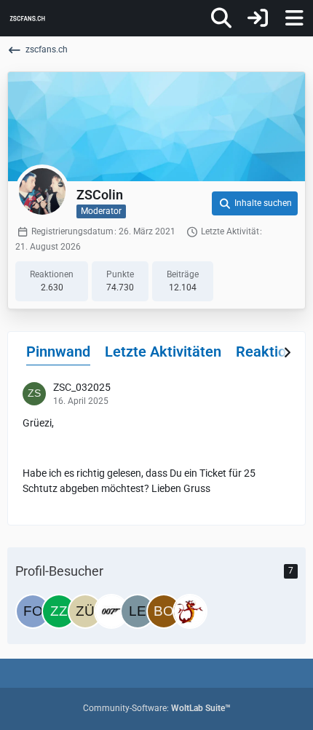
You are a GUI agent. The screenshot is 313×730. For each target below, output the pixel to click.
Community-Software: (157, 708)
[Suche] (221, 18)
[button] (255, 203)
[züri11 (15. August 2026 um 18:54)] (85, 611)
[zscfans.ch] (27, 18)
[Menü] (294, 18)
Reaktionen (273, 351)
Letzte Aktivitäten (163, 351)
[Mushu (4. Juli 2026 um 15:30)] (190, 611)
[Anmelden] (257, 18)
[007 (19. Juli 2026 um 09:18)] (111, 611)
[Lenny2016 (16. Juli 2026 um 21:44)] (137, 611)
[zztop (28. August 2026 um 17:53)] (58, 611)
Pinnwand (58, 351)
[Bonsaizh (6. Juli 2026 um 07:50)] (163, 611)
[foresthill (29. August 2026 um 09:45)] (32, 611)
